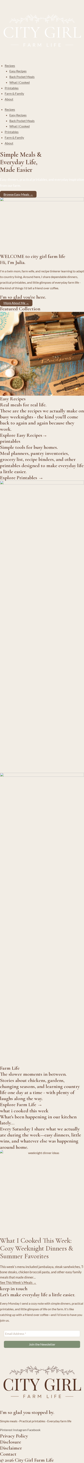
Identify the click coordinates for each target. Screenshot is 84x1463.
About (9, 99)
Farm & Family (14, 93)
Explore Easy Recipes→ (23, 435)
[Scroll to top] (74, 1459)
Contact (8, 1454)
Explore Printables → (21, 478)
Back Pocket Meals (22, 77)
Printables (12, 88)
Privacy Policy (14, 1436)
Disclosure (10, 1442)
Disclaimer (11, 1448)
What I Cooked (19, 82)
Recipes (10, 65)
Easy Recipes (18, 71)
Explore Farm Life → (21, 1104)
